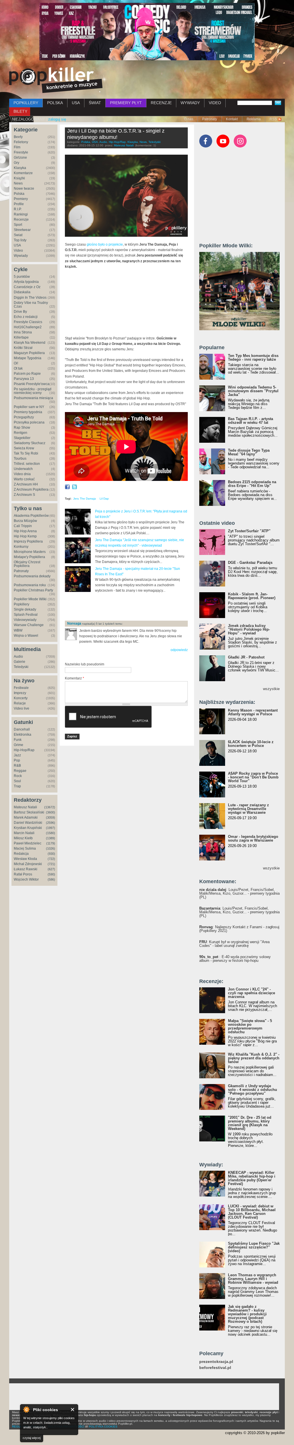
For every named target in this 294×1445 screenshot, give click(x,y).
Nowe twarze (24, 189)
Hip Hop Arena (25, 531)
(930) (51, 853)
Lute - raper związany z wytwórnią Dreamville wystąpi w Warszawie (248, 809)
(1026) (50, 848)
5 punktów (22, 277)
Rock (18, 776)
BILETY (20, 111)
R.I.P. (18, 209)
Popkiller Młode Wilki (30, 599)
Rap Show (22, 428)
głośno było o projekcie (105, 244)
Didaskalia (22, 292)
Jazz (17, 755)
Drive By (20, 312)
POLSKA (55, 102)
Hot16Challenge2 (28, 327)
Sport (18, 225)
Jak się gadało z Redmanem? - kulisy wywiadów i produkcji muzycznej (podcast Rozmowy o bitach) (247, 1314)
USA (76, 102)
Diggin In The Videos (30, 298)
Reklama (254, 119)
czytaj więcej (31, 1438)
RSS (273, 119)
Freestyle (21, 152)
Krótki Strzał (23, 348)
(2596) (50, 822)
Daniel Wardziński (28, 823)
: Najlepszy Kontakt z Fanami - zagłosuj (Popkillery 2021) (239, 929)
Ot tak (18, 368)
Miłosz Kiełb (23, 838)
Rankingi (21, 214)
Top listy (20, 240)
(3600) (50, 812)
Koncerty (21, 698)
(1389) (50, 838)
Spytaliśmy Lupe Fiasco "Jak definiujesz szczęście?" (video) (254, 1247)
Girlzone (20, 158)
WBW (18, 630)
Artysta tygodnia (26, 282)
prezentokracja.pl (216, 1362)
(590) (51, 874)
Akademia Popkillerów (31, 516)
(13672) (49, 807)
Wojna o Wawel (26, 636)
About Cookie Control (26, 1409)
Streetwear (22, 230)
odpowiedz (179, 650)
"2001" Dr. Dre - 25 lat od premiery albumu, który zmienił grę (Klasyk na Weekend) (249, 1123)
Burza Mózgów (25, 521)
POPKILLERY (25, 102)
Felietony (21, 142)
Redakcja (21, 854)
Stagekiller (22, 438)
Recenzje (21, 219)
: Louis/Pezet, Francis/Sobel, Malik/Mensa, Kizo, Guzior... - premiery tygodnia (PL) (239, 893)
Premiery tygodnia (28, 412)
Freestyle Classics (28, 322)
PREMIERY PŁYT (126, 102)
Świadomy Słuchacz (29, 443)
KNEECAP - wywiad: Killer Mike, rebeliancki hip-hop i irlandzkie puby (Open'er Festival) (251, 1178)
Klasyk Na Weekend (29, 343)
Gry (16, 163)
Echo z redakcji (26, 317)
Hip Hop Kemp (25, 536)
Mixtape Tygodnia (27, 358)
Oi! (16, 363)
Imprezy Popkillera (28, 541)
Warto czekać (24, 479)
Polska (19, 194)
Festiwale (21, 688)
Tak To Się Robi (26, 453)
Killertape (21, 337)
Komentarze (23, 173)
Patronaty (209, 119)
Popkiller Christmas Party (33, 590)
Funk (18, 740)
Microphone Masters (30, 552)
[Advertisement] (132, 606)
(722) (51, 859)
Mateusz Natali (25, 807)
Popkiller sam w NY (29, 407)
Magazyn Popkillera (29, 353)
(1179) (50, 843)
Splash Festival (26, 615)
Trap (17, 786)
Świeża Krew (24, 448)
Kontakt (232, 119)
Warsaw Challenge (29, 625)
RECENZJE (161, 102)
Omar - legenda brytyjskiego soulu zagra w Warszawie (253, 838)
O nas (188, 119)
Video (18, 250)
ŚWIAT (95, 102)
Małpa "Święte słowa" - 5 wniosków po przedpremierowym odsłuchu (250, 1026)
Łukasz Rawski (25, 869)
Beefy (18, 137)
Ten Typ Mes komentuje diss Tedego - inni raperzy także (253, 358)
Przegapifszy (24, 417)
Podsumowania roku (30, 585)
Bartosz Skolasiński (29, 812)
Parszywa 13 (24, 379)
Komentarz (74, 678)
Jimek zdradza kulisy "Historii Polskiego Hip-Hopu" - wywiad (249, 629)
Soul (17, 781)
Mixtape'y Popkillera (29, 557)
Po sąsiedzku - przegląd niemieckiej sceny (32, 391)
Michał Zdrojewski (28, 864)
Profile (19, 204)
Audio (18, 656)
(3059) (50, 817)
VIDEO (215, 102)
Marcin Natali (24, 833)
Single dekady (25, 609)
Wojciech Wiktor (26, 879)
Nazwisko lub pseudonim (84, 664)
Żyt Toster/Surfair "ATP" (249, 531)
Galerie (19, 662)
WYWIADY (190, 102)
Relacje (20, 703)
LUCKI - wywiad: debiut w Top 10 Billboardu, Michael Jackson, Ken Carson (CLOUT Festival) (252, 1211)
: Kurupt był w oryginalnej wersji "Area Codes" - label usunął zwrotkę (234, 944)
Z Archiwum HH (26, 484)
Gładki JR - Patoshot (246, 657)
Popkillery (21, 604)
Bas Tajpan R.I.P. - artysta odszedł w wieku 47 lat (250, 421)
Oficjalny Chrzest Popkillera (27, 564)
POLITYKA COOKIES (103, 1426)
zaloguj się (57, 119)
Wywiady (21, 256)
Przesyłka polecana (29, 422)
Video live (21, 708)
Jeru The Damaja (84, 498)
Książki (19, 178)
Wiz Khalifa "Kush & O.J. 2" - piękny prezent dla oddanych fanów (253, 1058)
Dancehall (22, 729)
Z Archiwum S (24, 495)
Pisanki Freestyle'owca (31, 384)
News (18, 183)
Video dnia (22, 474)
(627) (51, 869)
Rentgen (20, 433)
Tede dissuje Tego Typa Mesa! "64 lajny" (249, 452)
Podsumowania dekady (32, 576)
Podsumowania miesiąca (33, 398)
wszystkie (271, 689)
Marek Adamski (26, 817)
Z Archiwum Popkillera (31, 490)
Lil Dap (104, 498)
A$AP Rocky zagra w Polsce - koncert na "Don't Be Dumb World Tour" (253, 777)
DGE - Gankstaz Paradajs (250, 562)
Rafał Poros (23, 874)
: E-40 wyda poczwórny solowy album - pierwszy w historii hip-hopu (235, 959)
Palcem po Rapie (27, 374)
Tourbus (20, 459)
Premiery (21, 199)
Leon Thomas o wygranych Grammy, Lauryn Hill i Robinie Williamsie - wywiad (253, 1279)
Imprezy (20, 693)
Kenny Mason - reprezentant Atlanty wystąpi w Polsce (253, 712)
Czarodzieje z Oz (27, 287)
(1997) (50, 828)
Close (73, 1409)
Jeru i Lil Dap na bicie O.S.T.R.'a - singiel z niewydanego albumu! (116, 134)
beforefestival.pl (215, 1368)
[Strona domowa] (55, 80)
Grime (18, 745)
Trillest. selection (27, 464)
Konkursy (21, 547)
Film (17, 147)
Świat (18, 235)
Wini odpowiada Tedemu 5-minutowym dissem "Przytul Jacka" (253, 391)
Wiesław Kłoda (25, 859)
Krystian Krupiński (28, 828)
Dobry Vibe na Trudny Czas (31, 304)
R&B (17, 766)
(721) (51, 864)
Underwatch (23, 469)
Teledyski (21, 667)
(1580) (50, 833)
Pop (17, 760)
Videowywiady (25, 620)
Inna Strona (23, 332)
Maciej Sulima (25, 848)
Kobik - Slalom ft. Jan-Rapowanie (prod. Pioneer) (251, 596)
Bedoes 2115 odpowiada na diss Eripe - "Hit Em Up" (252, 484)
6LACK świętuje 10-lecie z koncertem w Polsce (251, 744)
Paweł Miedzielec (27, 843)
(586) (51, 879)
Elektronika (22, 735)
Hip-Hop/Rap (24, 750)
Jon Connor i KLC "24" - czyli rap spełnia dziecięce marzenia (251, 993)
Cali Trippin (23, 526)
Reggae (20, 771)
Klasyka (20, 168)
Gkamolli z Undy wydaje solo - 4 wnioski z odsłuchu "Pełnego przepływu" (252, 1090)
